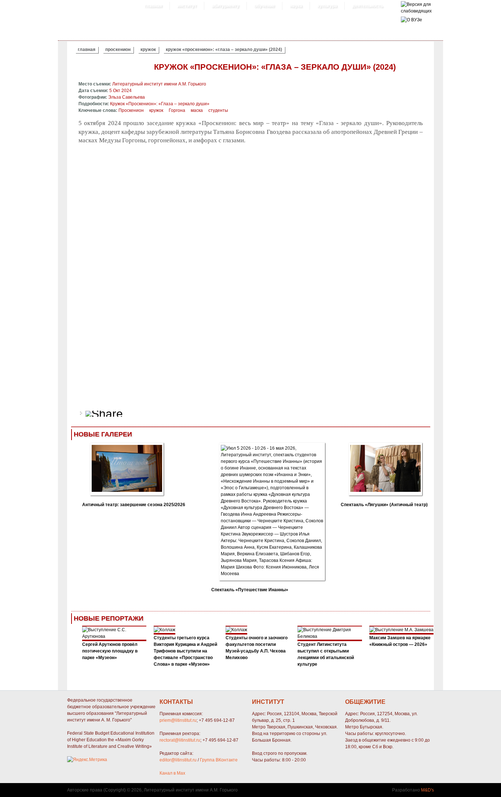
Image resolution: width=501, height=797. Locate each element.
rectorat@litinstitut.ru (180, 740)
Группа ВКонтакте (219, 760)
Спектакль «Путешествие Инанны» (249, 589)
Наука (296, 5)
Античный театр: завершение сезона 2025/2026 (133, 504)
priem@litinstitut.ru (178, 720)
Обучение (264, 5)
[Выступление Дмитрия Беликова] (329, 636)
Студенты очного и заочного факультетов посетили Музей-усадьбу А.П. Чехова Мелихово (257, 647)
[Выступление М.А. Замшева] (401, 629)
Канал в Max (172, 773)
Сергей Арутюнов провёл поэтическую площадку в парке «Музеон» (110, 651)
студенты (218, 110)
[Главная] (416, 11)
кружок (148, 49)
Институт (187, 5)
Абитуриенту (225, 5)
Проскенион (118, 49)
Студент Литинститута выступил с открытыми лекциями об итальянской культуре (325, 654)
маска (197, 110)
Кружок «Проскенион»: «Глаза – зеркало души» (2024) (224, 49)
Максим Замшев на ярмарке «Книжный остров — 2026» (400, 641)
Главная (153, 5)
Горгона (177, 110)
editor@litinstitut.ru (178, 760)
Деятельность (367, 5)
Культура (327, 5)
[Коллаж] (164, 629)
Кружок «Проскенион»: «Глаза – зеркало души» (159, 103)
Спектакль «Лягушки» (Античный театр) (384, 504)
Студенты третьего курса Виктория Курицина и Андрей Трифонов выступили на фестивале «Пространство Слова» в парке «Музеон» (185, 651)
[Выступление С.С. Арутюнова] (114, 636)
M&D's (427, 790)
